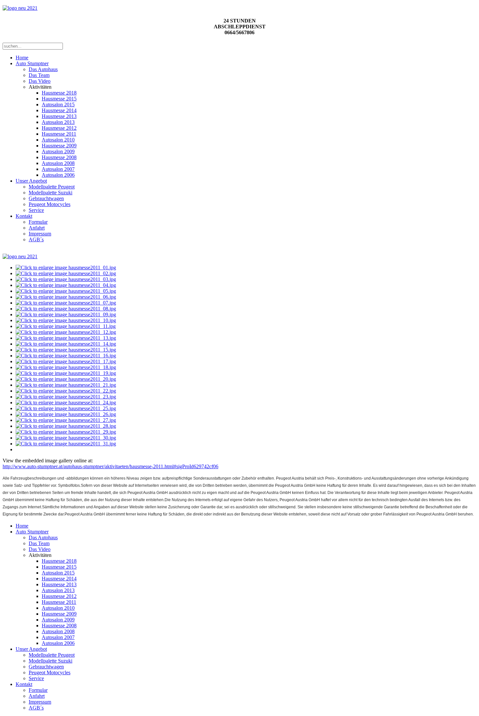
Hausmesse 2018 (59, 93)
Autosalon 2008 (58, 163)
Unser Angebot (31, 181)
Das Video (40, 81)
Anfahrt (37, 228)
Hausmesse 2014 (59, 110)
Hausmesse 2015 (59, 98)
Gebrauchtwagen (46, 198)
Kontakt (24, 216)
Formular (38, 222)
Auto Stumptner (32, 63)
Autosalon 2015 (58, 104)
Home (22, 57)
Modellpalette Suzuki (50, 192)
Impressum (40, 233)
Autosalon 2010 (58, 139)
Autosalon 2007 (58, 169)
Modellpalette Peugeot (52, 186)
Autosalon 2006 (58, 175)
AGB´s (36, 239)
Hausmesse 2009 (59, 145)
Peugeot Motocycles (49, 204)
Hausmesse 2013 (59, 116)
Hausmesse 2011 (59, 134)
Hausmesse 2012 (59, 128)
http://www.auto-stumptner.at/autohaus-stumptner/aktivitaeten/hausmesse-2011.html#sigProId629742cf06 (110, 466)
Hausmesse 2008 (59, 157)
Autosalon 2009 (58, 151)
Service (36, 210)
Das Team (39, 75)
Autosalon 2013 (58, 122)
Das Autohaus (43, 69)
